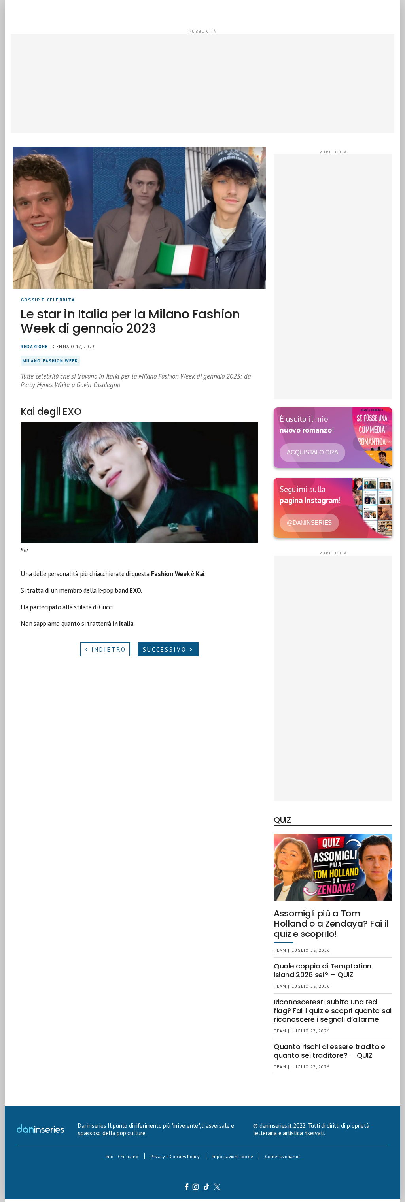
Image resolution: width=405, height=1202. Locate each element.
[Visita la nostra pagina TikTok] (206, 1187)
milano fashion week (50, 361)
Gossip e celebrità (48, 300)
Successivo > (168, 649)
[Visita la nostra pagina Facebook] (187, 1187)
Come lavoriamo (282, 1156)
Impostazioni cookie (232, 1156)
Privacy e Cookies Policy (175, 1156)
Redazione (34, 346)
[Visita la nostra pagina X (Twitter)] (217, 1187)
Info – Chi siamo (122, 1156)
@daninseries (309, 522)
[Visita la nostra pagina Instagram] (196, 1187)
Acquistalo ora (312, 452)
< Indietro (105, 649)
